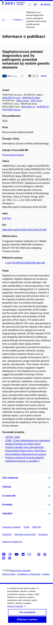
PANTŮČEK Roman (11, 109)
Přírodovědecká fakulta (13, 155)
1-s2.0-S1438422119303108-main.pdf (25, 263)
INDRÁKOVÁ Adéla (31, 98)
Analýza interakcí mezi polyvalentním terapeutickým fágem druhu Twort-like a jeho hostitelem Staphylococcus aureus (25, 450)
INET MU (36, 527)
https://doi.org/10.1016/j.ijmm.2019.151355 (24, 229)
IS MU (26, 527)
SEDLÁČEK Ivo (28, 107)
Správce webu (8, 574)
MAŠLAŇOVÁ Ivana (11, 98)
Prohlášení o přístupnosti (28, 574)
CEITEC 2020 (12, 437)
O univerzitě (8, 495)
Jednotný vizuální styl (12, 541)
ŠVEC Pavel (36, 100)
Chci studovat (10, 478)
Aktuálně (7, 513)
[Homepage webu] (13, 3)
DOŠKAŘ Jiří (43, 107)
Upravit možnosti (15, 606)
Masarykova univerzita (20, 570)
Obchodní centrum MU (25, 534)
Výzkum (6, 486)
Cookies (45, 574)
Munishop (43, 534)
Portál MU (6, 534)
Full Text (6, 218)
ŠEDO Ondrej (22, 100)
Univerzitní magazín (11, 527)
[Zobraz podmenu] (46, 477)
